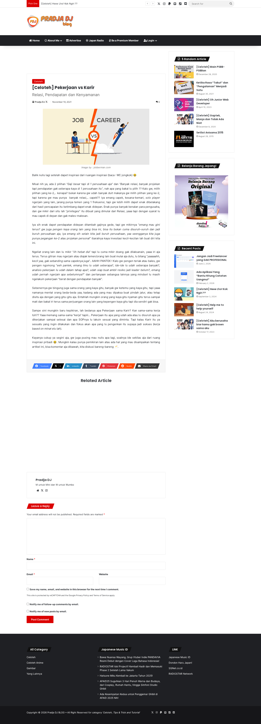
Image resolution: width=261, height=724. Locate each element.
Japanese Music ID (114, 649)
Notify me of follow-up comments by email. (54, 604)
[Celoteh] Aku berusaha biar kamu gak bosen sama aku (212, 324)
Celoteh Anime (35, 662)
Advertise (75, 40)
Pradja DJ (40, 102)
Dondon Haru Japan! (180, 662)
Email (31, 574)
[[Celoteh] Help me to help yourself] (184, 309)
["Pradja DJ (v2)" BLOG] (50, 21)
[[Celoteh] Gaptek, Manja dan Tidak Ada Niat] (184, 119)
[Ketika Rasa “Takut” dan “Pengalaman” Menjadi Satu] (184, 87)
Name (31, 559)
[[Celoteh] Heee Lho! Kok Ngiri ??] (184, 294)
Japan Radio (96, 40)
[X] (42, 490)
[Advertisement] (166, 19)
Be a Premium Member (125, 40)
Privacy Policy (82, 595)
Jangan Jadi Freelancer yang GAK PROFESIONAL (211, 258)
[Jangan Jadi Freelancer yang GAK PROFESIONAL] (184, 261)
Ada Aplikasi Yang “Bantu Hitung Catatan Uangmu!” (211, 275)
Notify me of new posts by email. (48, 611)
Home (36, 40)
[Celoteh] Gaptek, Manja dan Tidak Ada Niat (210, 119)
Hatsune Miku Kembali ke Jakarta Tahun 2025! (126, 675)
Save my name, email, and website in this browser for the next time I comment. (74, 589)
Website (103, 574)
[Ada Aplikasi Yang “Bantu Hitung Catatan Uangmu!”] (184, 277)
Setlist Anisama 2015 (209, 132)
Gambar (31, 668)
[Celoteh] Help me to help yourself (210, 306)
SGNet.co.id (175, 668)
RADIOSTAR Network (181, 673)
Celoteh (38, 81)
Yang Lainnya (34, 673)
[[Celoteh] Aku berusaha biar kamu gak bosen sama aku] (184, 324)
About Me (53, 40)
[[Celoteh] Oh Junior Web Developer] (184, 104)
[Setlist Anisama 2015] (184, 139)
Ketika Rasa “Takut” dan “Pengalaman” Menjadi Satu (212, 86)
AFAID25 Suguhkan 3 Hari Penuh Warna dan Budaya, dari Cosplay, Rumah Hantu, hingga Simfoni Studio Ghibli (130, 685)
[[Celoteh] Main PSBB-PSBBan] (184, 71)
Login (150, 40)
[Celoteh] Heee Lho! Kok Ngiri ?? (59, 3)
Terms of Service (101, 595)
